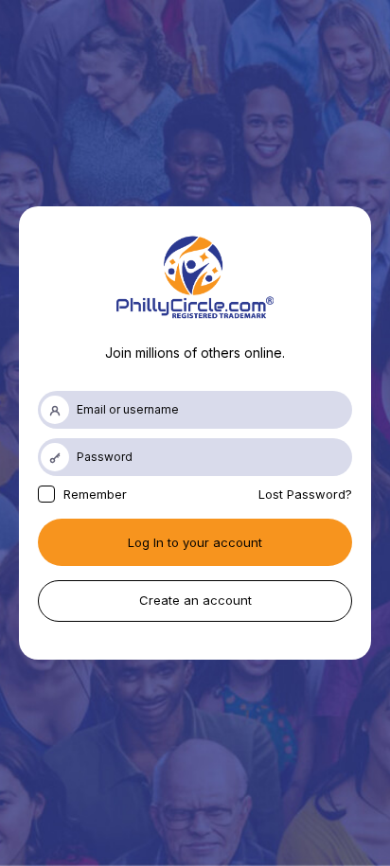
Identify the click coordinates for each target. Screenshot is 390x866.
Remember (93, 494)
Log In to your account (195, 542)
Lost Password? (305, 494)
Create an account (195, 600)
